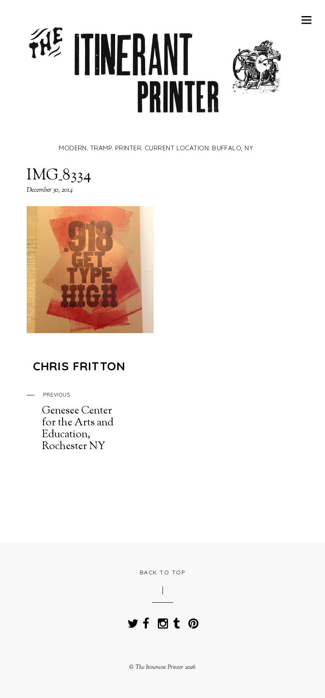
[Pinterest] (192, 621)
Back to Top (163, 572)
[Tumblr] (176, 621)
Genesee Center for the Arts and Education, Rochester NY (77, 422)
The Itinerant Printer (159, 667)
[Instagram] (161, 621)
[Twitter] (131, 621)
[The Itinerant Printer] (156, 126)
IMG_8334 (59, 176)
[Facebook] (146, 621)
